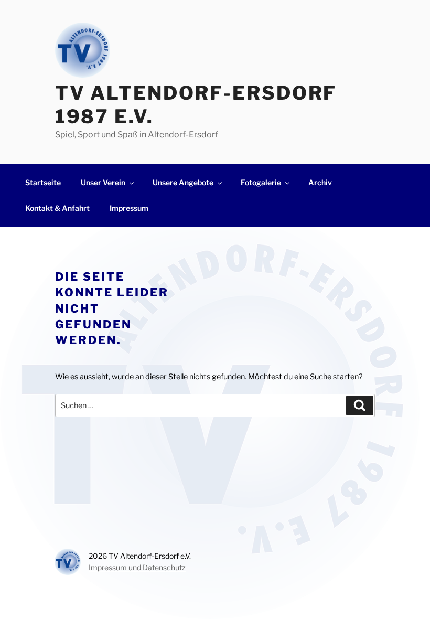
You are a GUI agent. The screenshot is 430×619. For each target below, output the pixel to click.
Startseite (43, 182)
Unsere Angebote (183, 182)
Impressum (129, 208)
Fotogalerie (261, 182)
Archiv (320, 182)
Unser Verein (103, 182)
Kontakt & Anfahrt (57, 208)
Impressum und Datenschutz (137, 567)
